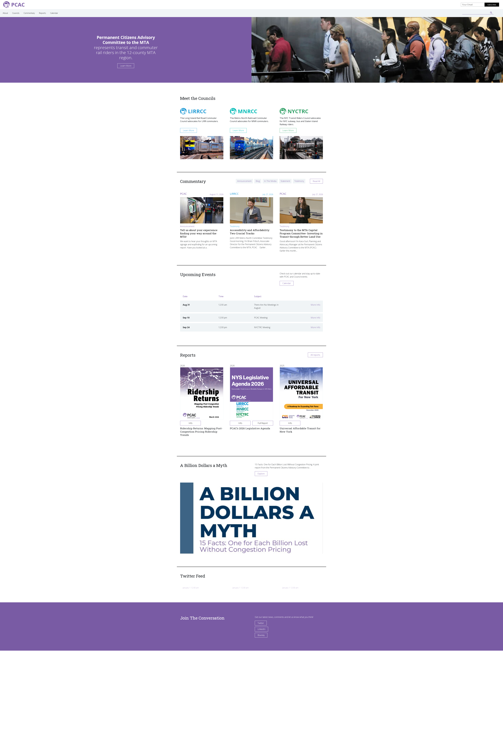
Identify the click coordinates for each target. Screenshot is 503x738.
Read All (316, 181)
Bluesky (261, 635)
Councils (15, 13)
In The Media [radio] (270, 181)
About (5, 13)
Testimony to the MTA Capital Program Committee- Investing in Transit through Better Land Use (301, 233)
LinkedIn (261, 629)
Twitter (261, 623)
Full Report (263, 423)
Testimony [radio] (299, 181)
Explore (261, 473)
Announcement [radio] (244, 181)
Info (190, 423)
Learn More (125, 65)
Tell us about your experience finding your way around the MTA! (198, 233)
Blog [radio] (258, 181)
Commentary (29, 13)
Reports (42, 13)
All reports (315, 354)
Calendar (54, 13)
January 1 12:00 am (191, 587)
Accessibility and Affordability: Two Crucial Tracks (250, 231)
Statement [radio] (285, 181)
